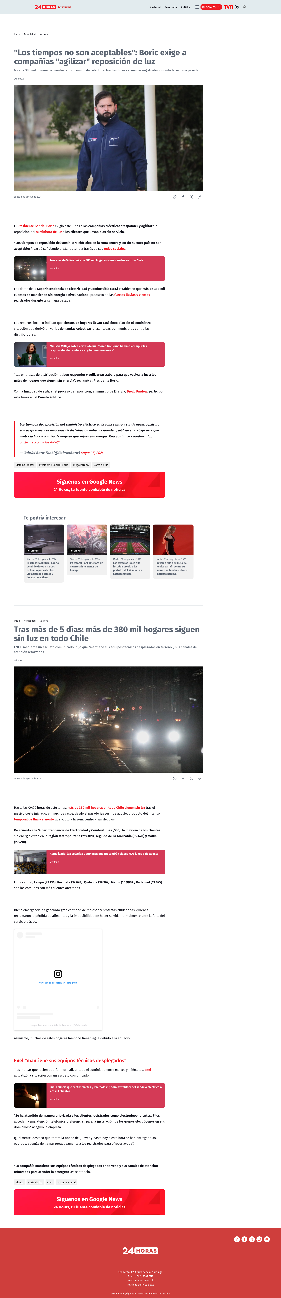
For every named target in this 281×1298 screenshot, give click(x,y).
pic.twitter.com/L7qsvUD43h (40, 442)
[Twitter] (191, 196)
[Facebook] (183, 196)
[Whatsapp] (174, 196)
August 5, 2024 (91, 452)
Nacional (155, 7)
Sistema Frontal (25, 465)
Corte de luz (101, 465)
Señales (211, 7)
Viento (19, 1182)
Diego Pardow (81, 465)
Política (186, 7)
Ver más (54, 268)
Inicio (17, 34)
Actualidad (30, 34)
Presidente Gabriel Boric (53, 465)
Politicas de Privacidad (140, 1285)
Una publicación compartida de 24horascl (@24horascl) (58, 1025)
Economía (171, 7)
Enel (49, 1182)
